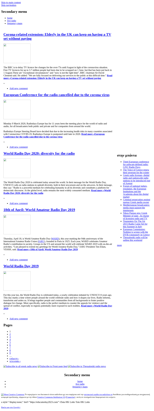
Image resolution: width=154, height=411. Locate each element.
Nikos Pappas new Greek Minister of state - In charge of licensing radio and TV (136, 216)
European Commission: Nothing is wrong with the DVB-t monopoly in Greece (136, 232)
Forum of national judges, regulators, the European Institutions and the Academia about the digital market (135, 191)
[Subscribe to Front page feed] (53, 366)
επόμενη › (14, 358)
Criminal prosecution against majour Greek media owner (136, 201)
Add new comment (18, 88)
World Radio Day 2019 (21, 266)
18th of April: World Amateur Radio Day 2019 (39, 210)
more (119, 245)
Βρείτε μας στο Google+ (10, 407)
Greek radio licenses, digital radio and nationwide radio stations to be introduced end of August (136, 179)
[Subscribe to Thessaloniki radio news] (87, 366)
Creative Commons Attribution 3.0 (51, 397)
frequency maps (14, 23)
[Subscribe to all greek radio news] (20, 366)
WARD (55, 238)
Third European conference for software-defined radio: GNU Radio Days (136, 164)
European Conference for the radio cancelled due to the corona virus (56, 95)
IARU (41, 241)
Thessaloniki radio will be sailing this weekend (135, 238)
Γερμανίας (70, 397)
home (9, 18)
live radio (11, 20)
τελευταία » (15, 361)
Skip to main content (11, 2)
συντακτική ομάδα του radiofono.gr (98, 394)
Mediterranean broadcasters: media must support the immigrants (136, 208)
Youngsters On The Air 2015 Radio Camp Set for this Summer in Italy (135, 224)
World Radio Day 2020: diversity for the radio (39, 153)
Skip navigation (8, 5)
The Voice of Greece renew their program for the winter (136, 171)
